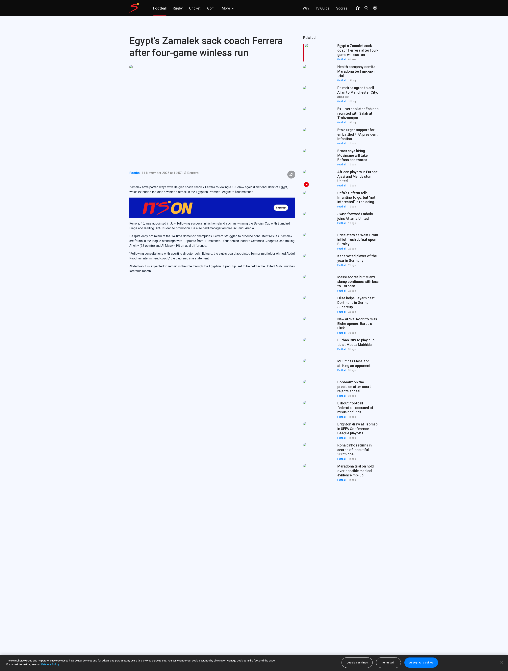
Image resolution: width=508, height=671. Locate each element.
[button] (341, 74)
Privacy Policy (50, 664)
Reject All (388, 662)
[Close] (501, 662)
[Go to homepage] (134, 8)
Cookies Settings (357, 662)
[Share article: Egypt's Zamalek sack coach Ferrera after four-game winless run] (291, 175)
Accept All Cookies (421, 662)
